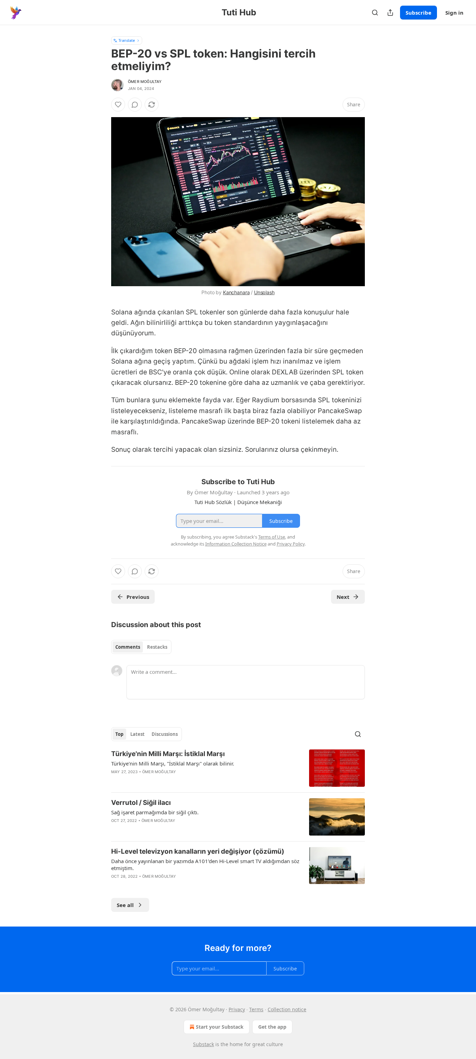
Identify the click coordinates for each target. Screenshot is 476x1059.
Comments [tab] (127, 647)
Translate (126, 40)
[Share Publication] (390, 13)
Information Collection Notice (236, 544)
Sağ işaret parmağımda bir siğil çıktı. (155, 812)
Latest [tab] (137, 734)
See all (125, 904)
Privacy (237, 1009)
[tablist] (141, 647)
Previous (137, 596)
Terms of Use (271, 537)
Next (343, 596)
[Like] (118, 105)
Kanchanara (236, 292)
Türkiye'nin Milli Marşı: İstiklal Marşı (168, 754)
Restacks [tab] (157, 647)
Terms (256, 1009)
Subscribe (418, 12)
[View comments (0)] (135, 105)
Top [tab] (119, 734)
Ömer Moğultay (145, 81)
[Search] (375, 13)
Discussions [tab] (165, 734)
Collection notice (287, 1009)
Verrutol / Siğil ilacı (141, 803)
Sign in (454, 12)
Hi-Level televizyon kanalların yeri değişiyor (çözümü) (197, 851)
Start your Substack (220, 1026)
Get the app (272, 1026)
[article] (238, 768)
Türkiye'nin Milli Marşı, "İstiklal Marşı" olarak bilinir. (172, 763)
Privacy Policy (291, 544)
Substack (203, 1044)
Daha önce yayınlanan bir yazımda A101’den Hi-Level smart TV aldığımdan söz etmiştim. (205, 864)
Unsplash (264, 292)
